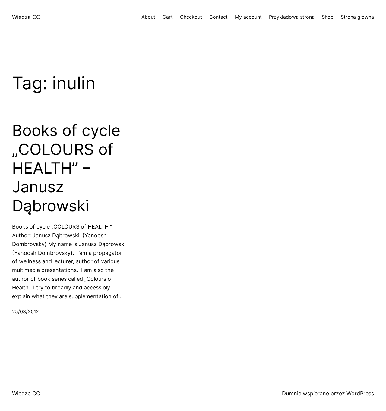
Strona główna (357, 17)
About (148, 17)
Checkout (191, 17)
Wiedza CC (26, 17)
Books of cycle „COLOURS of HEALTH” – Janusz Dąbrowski (66, 168)
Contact (218, 17)
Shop (328, 17)
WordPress (360, 393)
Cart (168, 17)
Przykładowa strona (292, 17)
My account (248, 17)
